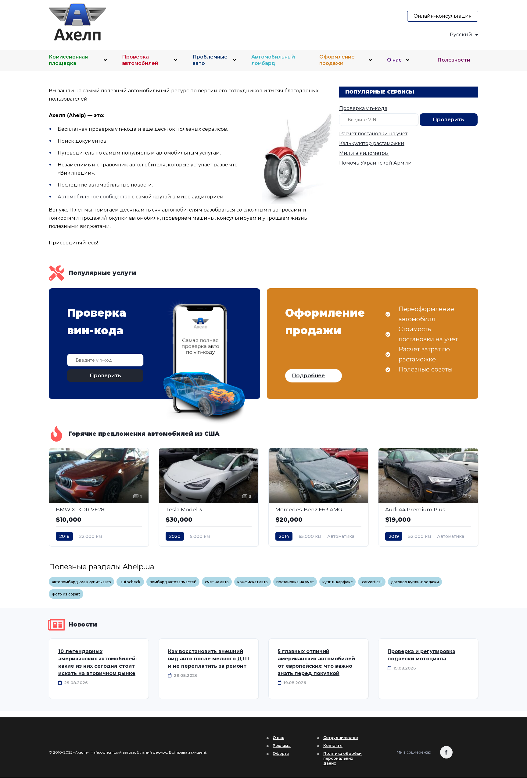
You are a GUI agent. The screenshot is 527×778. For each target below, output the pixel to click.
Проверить (448, 119)
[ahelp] (100, 22)
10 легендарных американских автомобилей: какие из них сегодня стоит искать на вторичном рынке (97, 662)
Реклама (282, 745)
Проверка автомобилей (140, 60)
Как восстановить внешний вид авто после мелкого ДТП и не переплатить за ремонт (208, 658)
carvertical (372, 582)
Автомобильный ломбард (273, 60)
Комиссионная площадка (68, 60)
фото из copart (66, 594)
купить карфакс (337, 582)
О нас (394, 60)
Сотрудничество (340, 737)
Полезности (453, 60)
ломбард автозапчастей (172, 582)
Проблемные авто (210, 60)
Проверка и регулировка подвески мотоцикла (421, 655)
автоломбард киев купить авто (81, 582)
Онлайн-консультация (443, 16)
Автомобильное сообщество (94, 197)
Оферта (281, 753)
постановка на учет (295, 582)
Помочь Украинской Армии (375, 163)
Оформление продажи (337, 60)
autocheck (130, 582)
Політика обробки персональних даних (342, 758)
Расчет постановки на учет (373, 134)
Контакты (332, 745)
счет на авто (217, 582)
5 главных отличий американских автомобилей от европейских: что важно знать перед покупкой (316, 662)
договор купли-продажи (415, 582)
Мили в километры (364, 153)
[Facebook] (446, 752)
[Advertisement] (269, 20)
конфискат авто (252, 582)
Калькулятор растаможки (371, 143)
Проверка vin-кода (363, 108)
